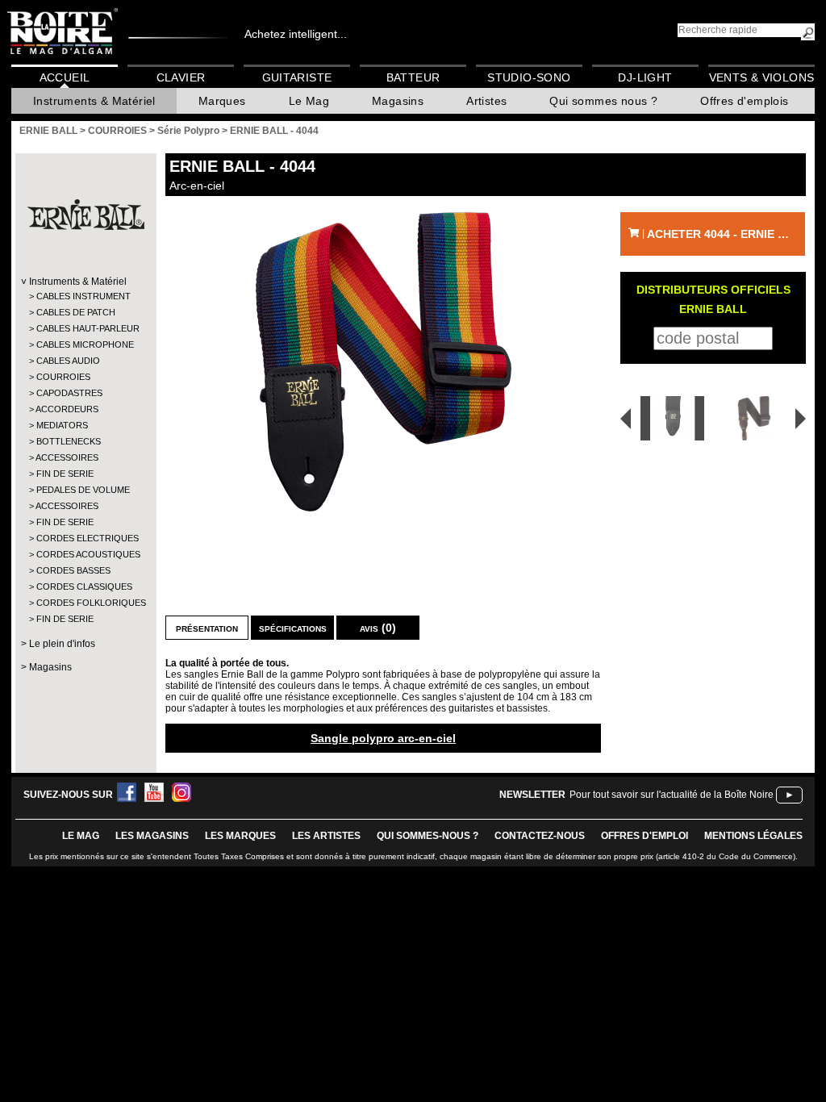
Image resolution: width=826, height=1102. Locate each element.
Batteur (413, 77)
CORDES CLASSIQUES (84, 586)
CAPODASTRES (69, 393)
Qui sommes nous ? (603, 100)
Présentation (207, 627)
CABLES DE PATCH (75, 312)
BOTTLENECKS (68, 441)
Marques (222, 100)
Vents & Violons (762, 77)
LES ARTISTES (326, 835)
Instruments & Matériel (94, 100)
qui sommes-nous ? (427, 835)
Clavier (181, 77)
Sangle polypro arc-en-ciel (383, 738)
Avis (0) (378, 627)
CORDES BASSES (73, 570)
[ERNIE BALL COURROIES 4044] (383, 361)
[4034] (667, 418)
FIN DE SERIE (65, 473)
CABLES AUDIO (68, 360)
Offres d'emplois (744, 100)
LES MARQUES (240, 835)
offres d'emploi (644, 835)
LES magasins (152, 835)
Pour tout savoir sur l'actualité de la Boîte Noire (671, 794)
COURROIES (63, 377)
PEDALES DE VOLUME (83, 490)
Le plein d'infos (62, 643)
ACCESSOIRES (66, 457)
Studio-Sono (528, 77)
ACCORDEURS (66, 409)
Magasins (397, 100)
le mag (80, 835)
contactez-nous (539, 835)
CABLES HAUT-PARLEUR (85, 328)
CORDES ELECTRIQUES (85, 538)
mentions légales (753, 835)
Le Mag (309, 100)
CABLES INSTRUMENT (83, 296)
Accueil (65, 77)
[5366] (757, 418)
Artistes (486, 100)
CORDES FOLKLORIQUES (85, 602)
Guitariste (297, 77)
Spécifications (293, 627)
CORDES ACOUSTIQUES (85, 554)
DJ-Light (645, 77)
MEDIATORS (62, 425)
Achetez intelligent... (295, 33)
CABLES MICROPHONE (85, 344)
